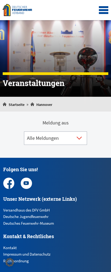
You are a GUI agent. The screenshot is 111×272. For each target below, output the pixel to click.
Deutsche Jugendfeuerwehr (25, 216)
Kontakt (10, 247)
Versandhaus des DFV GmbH (26, 210)
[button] (9, 262)
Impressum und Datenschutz (26, 254)
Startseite (17, 104)
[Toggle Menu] (103, 10)
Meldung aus (56, 123)
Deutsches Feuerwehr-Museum (28, 223)
